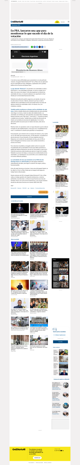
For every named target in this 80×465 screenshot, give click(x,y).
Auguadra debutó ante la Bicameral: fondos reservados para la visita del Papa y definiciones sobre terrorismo (39, 273)
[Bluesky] (37, 47)
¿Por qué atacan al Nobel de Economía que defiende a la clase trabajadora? (19, 215)
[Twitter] (40, 47)
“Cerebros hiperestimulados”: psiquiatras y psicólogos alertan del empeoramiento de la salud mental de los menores (38, 292)
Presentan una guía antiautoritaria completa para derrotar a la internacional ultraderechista (38, 215)
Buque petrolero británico (39, 1)
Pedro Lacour (32, 276)
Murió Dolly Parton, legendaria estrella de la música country (62, 215)
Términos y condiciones (47, 462)
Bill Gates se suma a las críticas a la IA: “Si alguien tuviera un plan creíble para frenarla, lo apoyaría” (19, 292)
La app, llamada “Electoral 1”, (19, 88)
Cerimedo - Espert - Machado (25, 1)
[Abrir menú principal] (68, 21)
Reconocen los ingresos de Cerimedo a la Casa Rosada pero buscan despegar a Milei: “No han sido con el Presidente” (62, 152)
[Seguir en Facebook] (56, 450)
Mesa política (19, 1)
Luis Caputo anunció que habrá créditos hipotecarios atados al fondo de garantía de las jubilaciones (20, 254)
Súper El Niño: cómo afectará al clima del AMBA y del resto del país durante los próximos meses (56, 359)
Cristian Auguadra (48, 1)
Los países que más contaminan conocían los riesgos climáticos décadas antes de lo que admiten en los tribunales (56, 372)
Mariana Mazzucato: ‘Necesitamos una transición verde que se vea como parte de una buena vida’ (56, 352)
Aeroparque (56, 1)
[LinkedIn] (42, 47)
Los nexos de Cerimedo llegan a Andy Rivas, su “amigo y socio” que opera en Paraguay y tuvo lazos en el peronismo (38, 233)
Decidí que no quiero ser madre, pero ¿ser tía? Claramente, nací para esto (38, 347)
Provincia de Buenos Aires (40, 188)
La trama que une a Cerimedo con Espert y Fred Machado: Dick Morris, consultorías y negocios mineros (39, 310)
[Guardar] (45, 47)
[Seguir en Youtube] (61, 450)
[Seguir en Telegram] (57, 450)
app (28, 188)
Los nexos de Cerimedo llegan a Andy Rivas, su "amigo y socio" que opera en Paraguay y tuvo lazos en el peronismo (62, 200)
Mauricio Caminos (33, 236)
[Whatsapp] (32, 47)
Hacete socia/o (57, 22)
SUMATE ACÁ (37, 457)
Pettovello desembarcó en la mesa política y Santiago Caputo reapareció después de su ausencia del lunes (19, 348)
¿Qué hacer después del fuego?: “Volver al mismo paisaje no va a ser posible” (56, 365)
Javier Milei (44, 1)
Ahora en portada (15, 239)
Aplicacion (32, 188)
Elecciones (19, 188)
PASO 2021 (24, 188)
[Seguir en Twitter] (55, 450)
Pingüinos (66, 1)
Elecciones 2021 (16, 25)
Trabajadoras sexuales (62, 1)
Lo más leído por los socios (17, 201)
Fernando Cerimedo (32, 1)
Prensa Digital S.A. (31, 462)
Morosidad (53, 1)
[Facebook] (34, 47)
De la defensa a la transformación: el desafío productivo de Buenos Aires (20, 328)
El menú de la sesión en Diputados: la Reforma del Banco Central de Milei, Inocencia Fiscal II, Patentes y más (19, 274)
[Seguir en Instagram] (59, 450)
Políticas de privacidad (39, 462)
